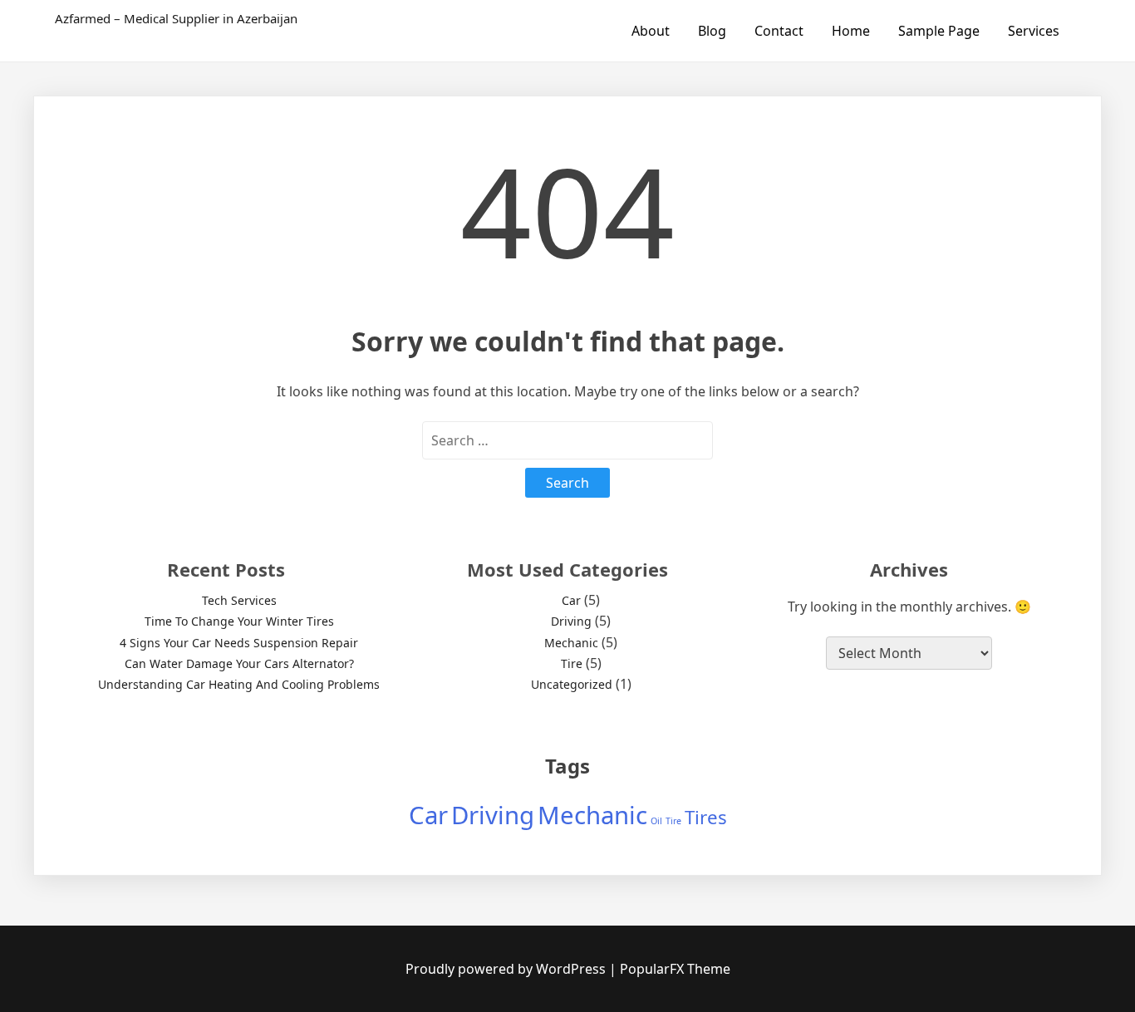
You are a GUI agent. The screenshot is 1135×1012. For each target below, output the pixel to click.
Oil (656, 821)
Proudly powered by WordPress (507, 969)
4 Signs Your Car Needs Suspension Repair (239, 643)
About (650, 31)
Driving (571, 621)
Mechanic (571, 643)
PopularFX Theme (675, 969)
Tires (706, 817)
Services (1033, 31)
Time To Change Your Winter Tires (239, 621)
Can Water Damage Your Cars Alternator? (239, 663)
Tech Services (239, 600)
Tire (571, 663)
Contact (778, 31)
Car (571, 600)
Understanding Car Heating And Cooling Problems (239, 684)
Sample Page (939, 31)
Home (851, 31)
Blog (712, 31)
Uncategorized (571, 684)
